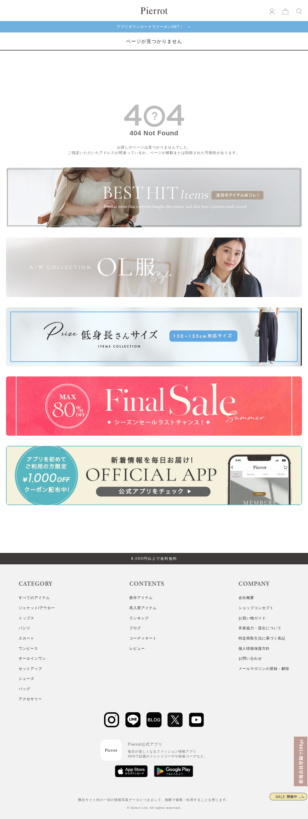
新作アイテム (141, 598)
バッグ (24, 689)
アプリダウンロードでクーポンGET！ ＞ (154, 27)
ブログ (135, 628)
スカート (26, 638)
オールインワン (32, 658)
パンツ (24, 628)
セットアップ (30, 669)
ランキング (139, 618)
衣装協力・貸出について (260, 628)
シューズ (26, 678)
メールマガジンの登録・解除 (264, 669)
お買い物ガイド (252, 618)
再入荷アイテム (143, 608)
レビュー (137, 648)
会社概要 (246, 598)
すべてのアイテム (34, 598)
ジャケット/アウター (37, 608)
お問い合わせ (250, 658)
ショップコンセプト (256, 608)
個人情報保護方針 (254, 648)
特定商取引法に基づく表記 (262, 638)
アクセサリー (30, 699)
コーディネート (143, 638)
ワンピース (28, 648)
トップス (26, 618)
